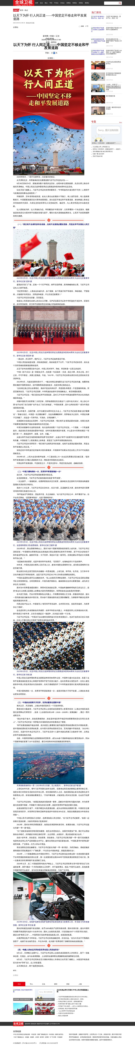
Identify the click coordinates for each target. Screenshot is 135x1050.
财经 (55, 984)
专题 (106, 121)
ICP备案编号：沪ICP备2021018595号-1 (25, 1043)
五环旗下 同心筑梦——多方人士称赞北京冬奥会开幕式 (73, 1006)
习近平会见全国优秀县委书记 (113, 62)
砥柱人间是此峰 (63, 1015)
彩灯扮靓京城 (110, 96)
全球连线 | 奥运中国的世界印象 (67, 1008)
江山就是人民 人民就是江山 (101, 147)
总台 (41, 3)
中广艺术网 (53, 1037)
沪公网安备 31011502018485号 (48, 1043)
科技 (67, 984)
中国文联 (33, 1034)
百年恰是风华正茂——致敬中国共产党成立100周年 (114, 40)
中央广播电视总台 (18, 1037)
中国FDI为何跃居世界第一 (66, 1013)
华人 (31, 984)
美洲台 (87, 3)
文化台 (62, 3)
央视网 (32, 1037)
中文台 (56, 3)
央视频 (27, 1037)
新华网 (42, 1037)
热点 (46, 3)
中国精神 (59, 1037)
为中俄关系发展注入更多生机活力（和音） (71, 999)
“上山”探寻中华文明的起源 (66, 1011)
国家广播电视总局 (42, 1034)
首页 (36, 3)
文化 (43, 984)
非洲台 (81, 3)
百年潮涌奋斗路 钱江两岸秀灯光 (103, 151)
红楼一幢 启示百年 (98, 154)
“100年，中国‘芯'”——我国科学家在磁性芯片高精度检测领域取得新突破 (113, 87)
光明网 (47, 1037)
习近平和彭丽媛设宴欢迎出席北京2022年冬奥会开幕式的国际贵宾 (73, 996)
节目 (51, 3)
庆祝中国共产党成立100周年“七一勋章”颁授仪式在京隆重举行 (114, 52)
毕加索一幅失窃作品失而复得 (113, 108)
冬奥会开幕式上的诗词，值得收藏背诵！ (70, 1001)
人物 (80, 984)
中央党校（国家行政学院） (56, 1034)
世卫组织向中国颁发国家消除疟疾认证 (113, 74)
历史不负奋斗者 (97, 156)
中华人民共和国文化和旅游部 (21, 1034)
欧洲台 (75, 3)
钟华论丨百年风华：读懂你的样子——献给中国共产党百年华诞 (106, 143)
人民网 (37, 1037)
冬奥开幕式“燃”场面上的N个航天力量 (69, 1004)
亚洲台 (69, 3)
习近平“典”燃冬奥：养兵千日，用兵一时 (113, 17)
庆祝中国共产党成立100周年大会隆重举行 (114, 28)
